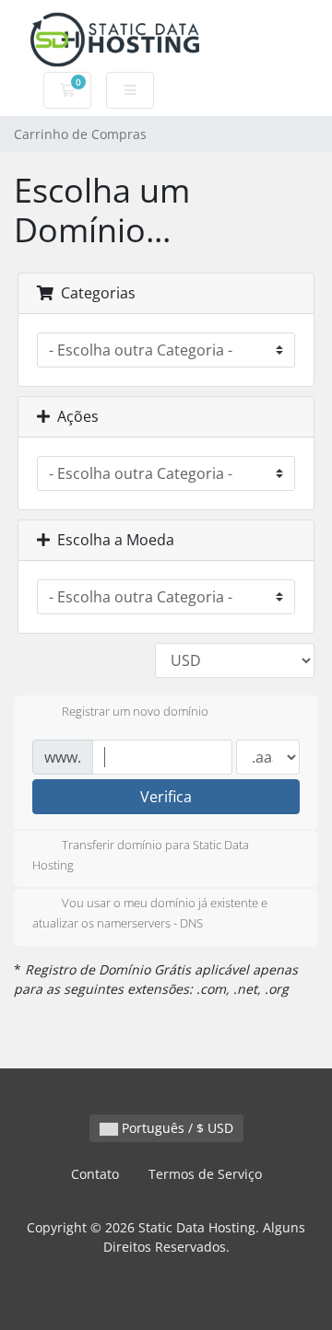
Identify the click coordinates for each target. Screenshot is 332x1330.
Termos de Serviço (205, 1174)
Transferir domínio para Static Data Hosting (140, 854)
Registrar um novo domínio (135, 711)
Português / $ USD (175, 1128)
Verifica (166, 797)
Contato (95, 1174)
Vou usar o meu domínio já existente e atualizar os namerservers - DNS (149, 913)
